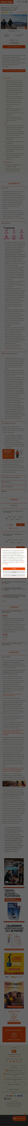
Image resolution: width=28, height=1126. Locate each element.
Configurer (14, 572)
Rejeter (14, 575)
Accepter (14, 568)
